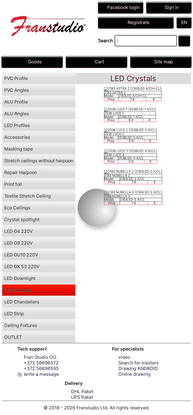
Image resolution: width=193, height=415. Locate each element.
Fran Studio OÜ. (40, 357)
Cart (99, 61)
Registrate (138, 22)
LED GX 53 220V (22, 266)
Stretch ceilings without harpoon (38, 161)
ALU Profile (16, 102)
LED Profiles (17, 125)
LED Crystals (18, 290)
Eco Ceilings (17, 208)
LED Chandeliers (21, 302)
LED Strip (14, 313)
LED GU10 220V (21, 255)
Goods (35, 61)
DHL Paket (82, 391)
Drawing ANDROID (138, 368)
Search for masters (138, 363)
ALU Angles (16, 113)
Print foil (13, 184)
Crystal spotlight (22, 219)
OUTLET (13, 337)
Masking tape (18, 149)
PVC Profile (16, 78)
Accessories (17, 137)
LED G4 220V (18, 231)
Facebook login (123, 7)
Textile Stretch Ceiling (27, 196)
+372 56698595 (41, 368)
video (124, 357)
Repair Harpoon (20, 172)
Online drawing (134, 374)
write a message (41, 374)
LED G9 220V (18, 243)
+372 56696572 (41, 363)
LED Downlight (20, 278)
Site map (163, 61)
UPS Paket (82, 397)
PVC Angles (16, 90)
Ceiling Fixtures (20, 325)
